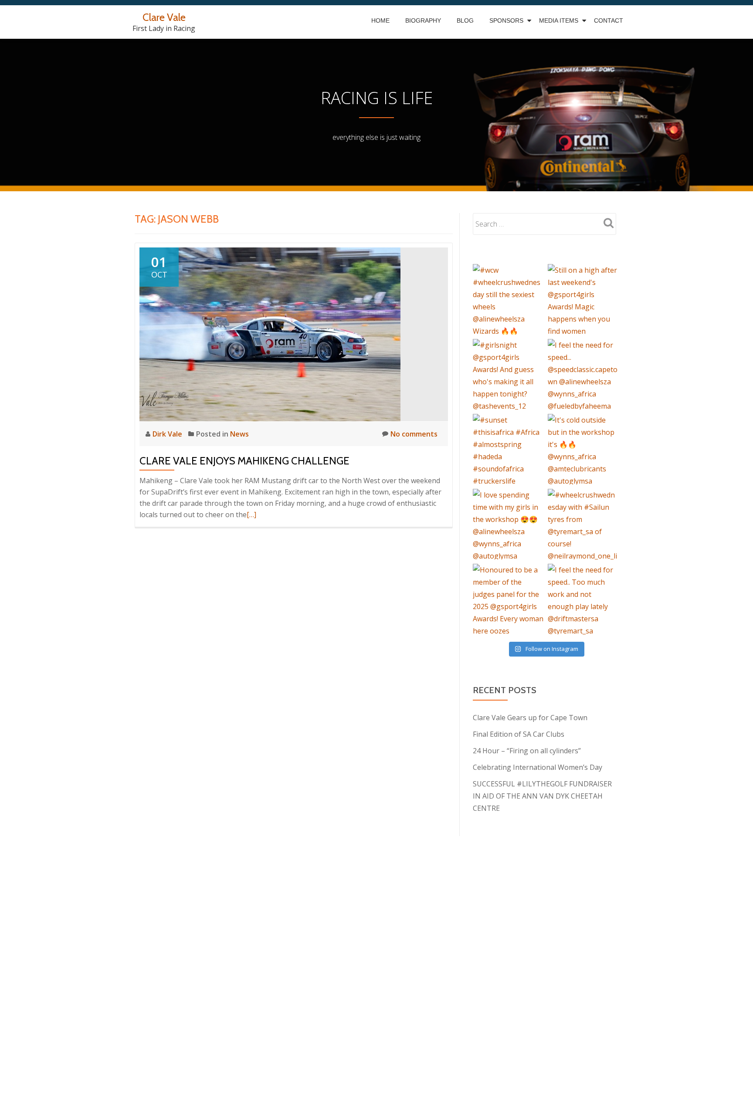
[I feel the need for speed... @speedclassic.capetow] (583, 374)
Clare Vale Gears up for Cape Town (530, 717)
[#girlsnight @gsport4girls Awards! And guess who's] (508, 374)
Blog (465, 20)
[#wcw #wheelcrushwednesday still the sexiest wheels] (508, 299)
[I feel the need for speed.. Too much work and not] (583, 599)
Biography (423, 20)
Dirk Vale (168, 434)
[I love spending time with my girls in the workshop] (508, 524)
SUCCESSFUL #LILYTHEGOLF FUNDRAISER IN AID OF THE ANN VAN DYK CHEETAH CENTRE (542, 796)
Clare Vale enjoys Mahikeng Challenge (244, 460)
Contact (608, 20)
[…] (251, 514)
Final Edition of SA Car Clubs (518, 734)
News (239, 434)
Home (380, 20)
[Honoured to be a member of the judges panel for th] (508, 599)
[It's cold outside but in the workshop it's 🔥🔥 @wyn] (583, 449)
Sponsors (506, 20)
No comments (414, 434)
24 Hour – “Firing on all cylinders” (527, 750)
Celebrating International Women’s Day (537, 767)
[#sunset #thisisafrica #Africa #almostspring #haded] (508, 449)
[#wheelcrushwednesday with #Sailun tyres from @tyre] (583, 524)
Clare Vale (164, 17)
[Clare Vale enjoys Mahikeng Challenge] (269, 334)
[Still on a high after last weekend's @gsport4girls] (583, 299)
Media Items (558, 20)
